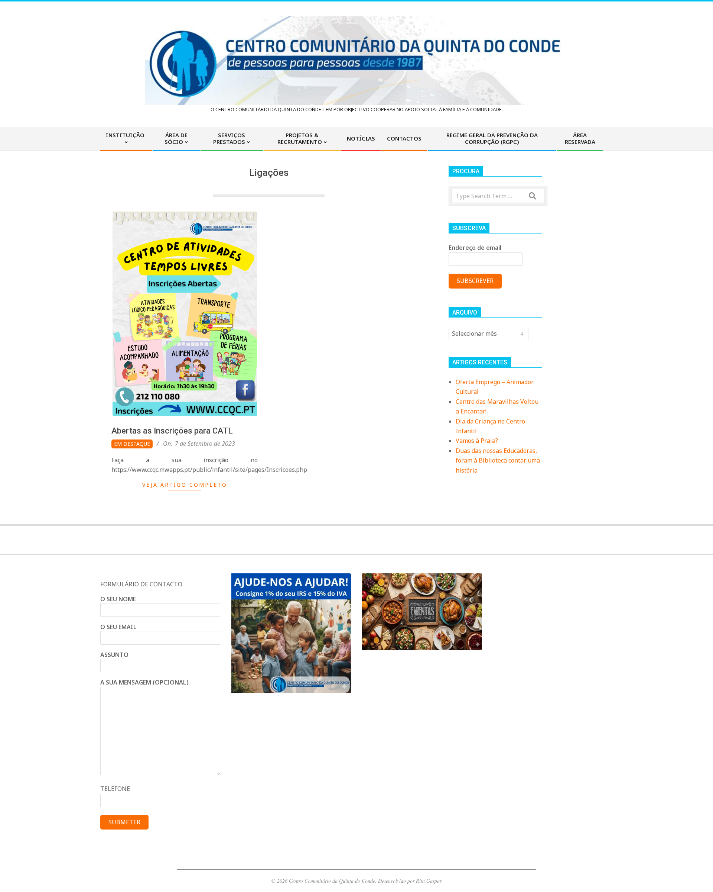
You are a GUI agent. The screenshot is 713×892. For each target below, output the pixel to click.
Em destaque (132, 443)
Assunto (114, 655)
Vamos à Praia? (477, 441)
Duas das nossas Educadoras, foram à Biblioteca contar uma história (498, 460)
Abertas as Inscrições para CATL (172, 430)
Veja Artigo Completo (184, 484)
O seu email (118, 627)
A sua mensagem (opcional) (144, 682)
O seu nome (118, 599)
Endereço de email (475, 248)
